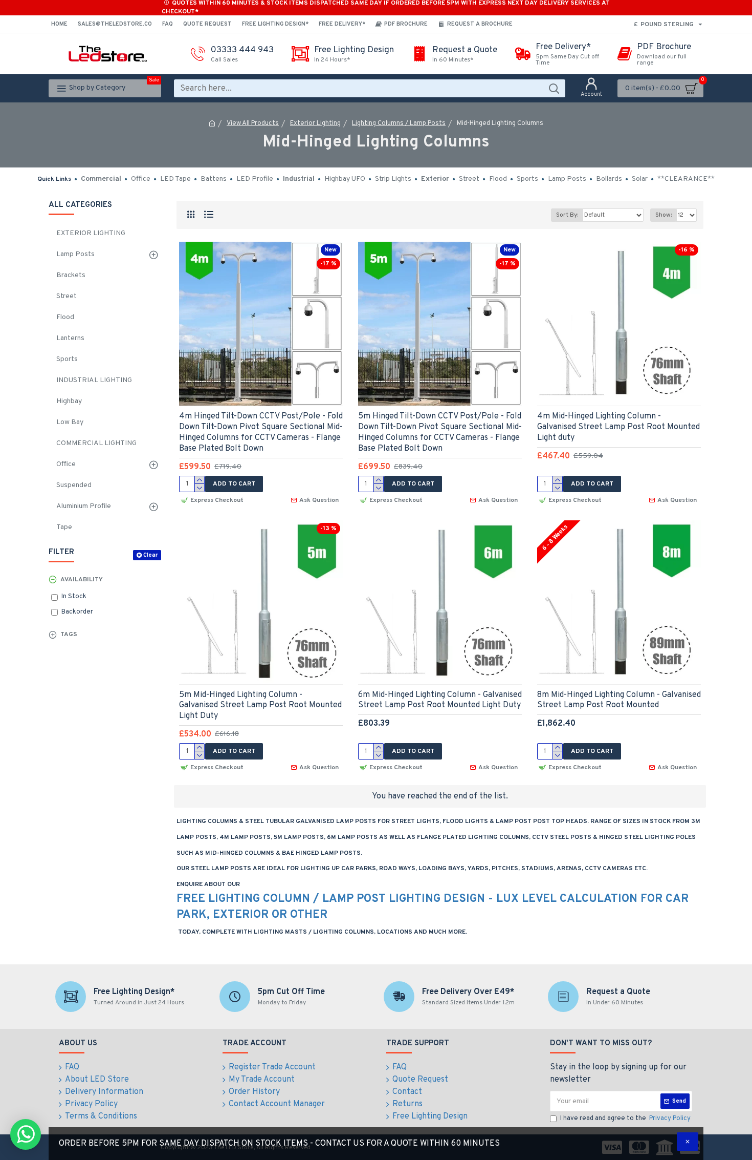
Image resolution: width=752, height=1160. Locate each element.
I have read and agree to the (625, 1118)
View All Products (253, 123)
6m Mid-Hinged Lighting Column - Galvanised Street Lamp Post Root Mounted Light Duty (440, 700)
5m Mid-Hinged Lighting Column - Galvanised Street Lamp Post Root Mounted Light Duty (260, 706)
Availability (81, 580)
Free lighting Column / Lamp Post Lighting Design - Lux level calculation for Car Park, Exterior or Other (432, 907)
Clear (150, 555)
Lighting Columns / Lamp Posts (399, 123)
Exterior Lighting (315, 123)
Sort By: (567, 215)
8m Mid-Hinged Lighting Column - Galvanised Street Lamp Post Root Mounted (619, 700)
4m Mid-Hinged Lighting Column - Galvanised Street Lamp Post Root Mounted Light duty (618, 427)
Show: (663, 215)
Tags (68, 634)
